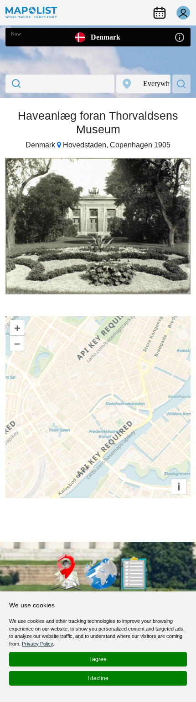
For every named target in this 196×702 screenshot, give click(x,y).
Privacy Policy (37, 643)
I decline (98, 678)
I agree (98, 659)
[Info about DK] (179, 36)
